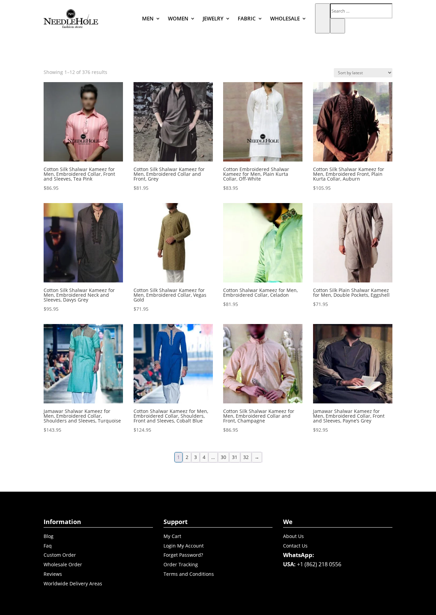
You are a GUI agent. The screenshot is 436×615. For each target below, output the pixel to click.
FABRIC (247, 18)
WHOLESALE (285, 18)
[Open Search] (322, 18)
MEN (148, 18)
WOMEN (178, 18)
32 (246, 457)
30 (223, 457)
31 (234, 457)
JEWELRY (213, 18)
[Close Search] (337, 25)
